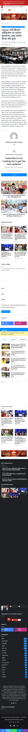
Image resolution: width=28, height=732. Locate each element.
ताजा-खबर (4, 650)
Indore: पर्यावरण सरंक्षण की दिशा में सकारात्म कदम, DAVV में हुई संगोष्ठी (18, 367)
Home (4, 23)
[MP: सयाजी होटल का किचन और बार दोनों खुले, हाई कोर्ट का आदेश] (5, 608)
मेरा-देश (14, 26)
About (14, 722)
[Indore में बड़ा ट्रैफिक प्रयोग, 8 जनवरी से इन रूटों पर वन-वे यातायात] (6, 353)
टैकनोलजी (4, 677)
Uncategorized (5, 662)
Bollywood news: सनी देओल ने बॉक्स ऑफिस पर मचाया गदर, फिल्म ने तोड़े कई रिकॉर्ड (18, 346)
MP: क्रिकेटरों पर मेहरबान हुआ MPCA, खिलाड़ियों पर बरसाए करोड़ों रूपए (6, 254)
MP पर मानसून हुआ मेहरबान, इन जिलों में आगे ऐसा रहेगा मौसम (18, 374)
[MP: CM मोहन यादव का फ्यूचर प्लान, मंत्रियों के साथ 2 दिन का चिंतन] (23, 549)
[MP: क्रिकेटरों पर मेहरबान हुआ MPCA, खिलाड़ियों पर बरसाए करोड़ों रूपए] (7, 247)
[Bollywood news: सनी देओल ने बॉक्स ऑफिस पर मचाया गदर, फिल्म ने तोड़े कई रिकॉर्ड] (6, 346)
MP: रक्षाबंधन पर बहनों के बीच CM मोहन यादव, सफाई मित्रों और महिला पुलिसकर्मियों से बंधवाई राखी (21, 237)
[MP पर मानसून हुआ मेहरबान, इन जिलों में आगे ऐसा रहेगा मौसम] (6, 375)
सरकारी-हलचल (5, 655)
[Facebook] (12, 703)
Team (18, 722)
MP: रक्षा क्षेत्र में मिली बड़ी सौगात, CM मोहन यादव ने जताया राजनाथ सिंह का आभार (20, 254)
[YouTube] (14, 703)
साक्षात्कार (4, 667)
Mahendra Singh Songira (9, 42)
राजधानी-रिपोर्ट (18, 26)
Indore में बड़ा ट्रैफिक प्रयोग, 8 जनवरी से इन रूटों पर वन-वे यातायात (18, 353)
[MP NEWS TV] (10, 10)
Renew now (7, 3)
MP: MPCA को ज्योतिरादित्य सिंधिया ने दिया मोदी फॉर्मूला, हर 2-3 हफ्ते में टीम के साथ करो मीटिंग (21, 440)
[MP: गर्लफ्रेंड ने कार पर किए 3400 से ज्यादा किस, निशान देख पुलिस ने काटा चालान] (23, 608)
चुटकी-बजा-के (4, 665)
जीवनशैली (4, 660)
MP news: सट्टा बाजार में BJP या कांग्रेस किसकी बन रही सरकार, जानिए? (18, 360)
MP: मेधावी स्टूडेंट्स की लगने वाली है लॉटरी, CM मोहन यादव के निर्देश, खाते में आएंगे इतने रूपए (7, 236)
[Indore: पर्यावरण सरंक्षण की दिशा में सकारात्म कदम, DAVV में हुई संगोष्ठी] (6, 368)
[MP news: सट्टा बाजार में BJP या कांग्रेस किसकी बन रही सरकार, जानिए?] (6, 361)
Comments (23, 339)
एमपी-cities (8, 23)
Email (3, 293)
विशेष (23, 26)
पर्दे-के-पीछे (4, 653)
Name (3, 288)
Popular (4, 339)
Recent (13, 339)
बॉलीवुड (3, 657)
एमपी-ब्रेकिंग (9, 26)
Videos (3, 674)
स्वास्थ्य (3, 669)
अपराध (3, 672)
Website (3, 299)
